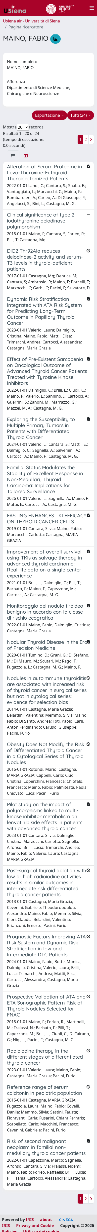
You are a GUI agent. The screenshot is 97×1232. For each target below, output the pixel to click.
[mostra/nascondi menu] (92, 7)
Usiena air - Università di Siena (31, 21)
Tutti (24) (79, 115)
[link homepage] (17, 8)
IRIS (30, 1219)
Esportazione (48, 115)
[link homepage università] (60, 8)
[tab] (13, 155)
